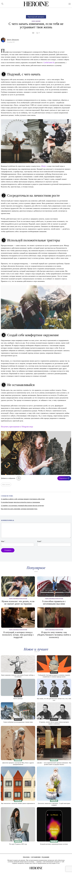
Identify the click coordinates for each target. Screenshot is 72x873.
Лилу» (43, 166)
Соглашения (35, 857)
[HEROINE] (36, 3)
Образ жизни (36, 21)
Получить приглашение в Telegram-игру (17, 427)
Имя (3, 541)
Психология (22, 598)
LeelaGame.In (49, 62)
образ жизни (6, 484)
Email (39, 541)
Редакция (45, 857)
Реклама (26, 857)
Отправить (7, 550)
